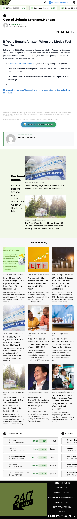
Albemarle (13, 465)
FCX (10, 458)
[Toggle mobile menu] (74, 2)
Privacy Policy (62, 502)
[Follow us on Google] (72, 32)
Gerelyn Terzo (30, 220)
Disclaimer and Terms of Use (61, 497)
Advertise (61, 512)
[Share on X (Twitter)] (62, 32)
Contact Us (61, 488)
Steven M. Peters (17, 24)
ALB (10, 467)
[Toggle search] (45, 2)
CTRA (69, 442)
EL (9, 475)
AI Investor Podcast (60, 2)
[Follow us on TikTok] (70, 516)
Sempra (70, 448)
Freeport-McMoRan (17, 456)
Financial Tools (61, 493)
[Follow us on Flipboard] (67, 32)
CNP (68, 475)
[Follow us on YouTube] (62, 516)
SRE (68, 450)
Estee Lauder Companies (19, 473)
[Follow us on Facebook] (49, 516)
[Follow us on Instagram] (66, 516)
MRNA (11, 442)
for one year (22, 64)
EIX (68, 458)
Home (56, 483)
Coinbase (12, 448)
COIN (10, 450)
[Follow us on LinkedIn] (57, 516)
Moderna (12, 440)
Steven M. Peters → (26, 138)
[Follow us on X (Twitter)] (53, 516)
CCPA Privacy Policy (62, 507)
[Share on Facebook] (58, 32)
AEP (68, 467)
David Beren (29, 183)
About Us (65, 483)
